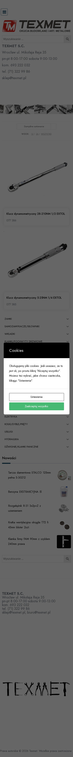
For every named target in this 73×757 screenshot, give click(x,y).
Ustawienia (36, 397)
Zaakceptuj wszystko (36, 406)
